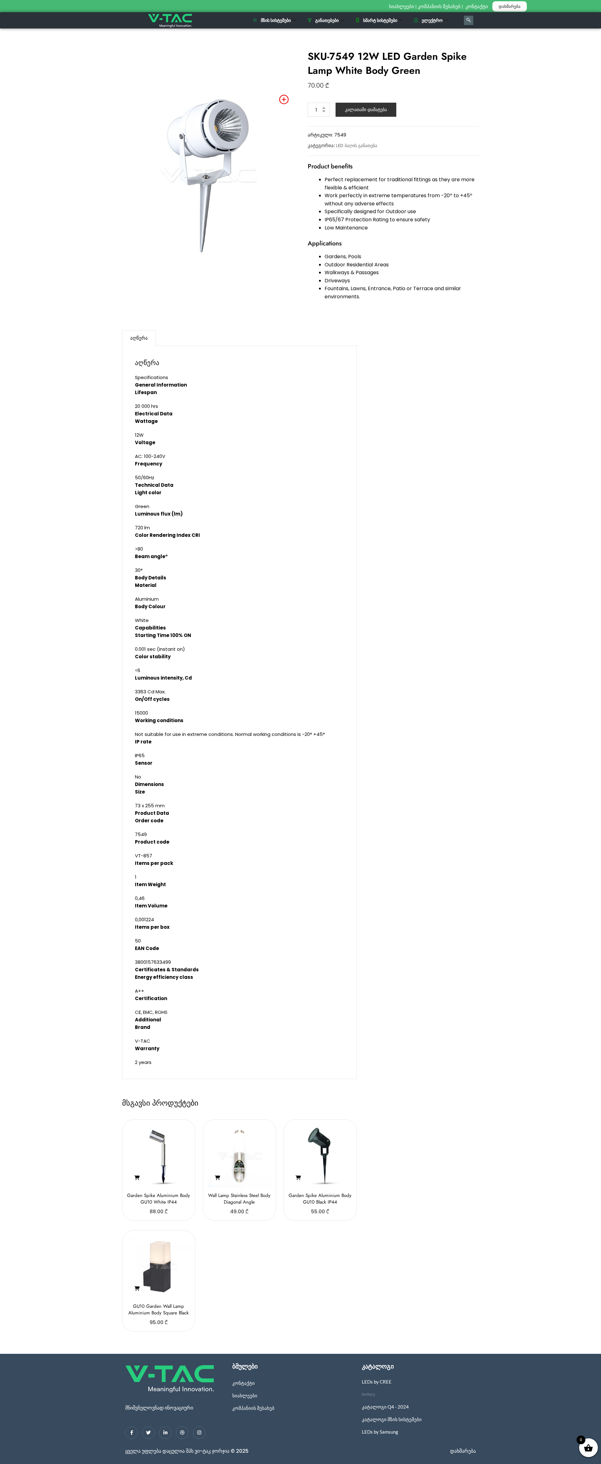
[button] (136, 1177)
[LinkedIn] (165, 1432)
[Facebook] (131, 1432)
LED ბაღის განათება (356, 145)
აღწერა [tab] (139, 338)
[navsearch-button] (468, 20)
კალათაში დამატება (366, 109)
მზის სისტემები (276, 20)
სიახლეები (401, 6)
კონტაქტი (477, 6)
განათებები (327, 20)
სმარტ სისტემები (380, 20)
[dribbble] (182, 1432)
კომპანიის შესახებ (439, 6)
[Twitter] (148, 1432)
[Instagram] (199, 1432)
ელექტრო (432, 20)
